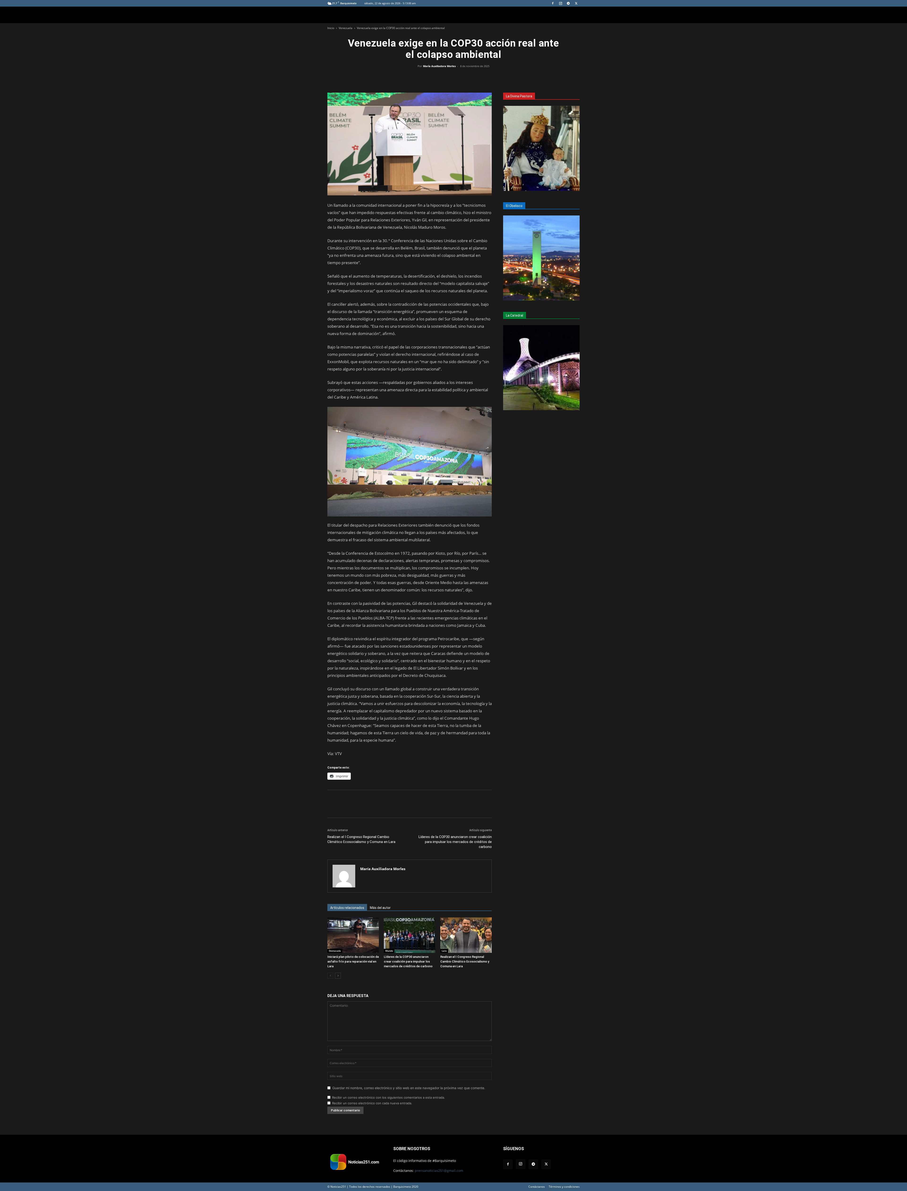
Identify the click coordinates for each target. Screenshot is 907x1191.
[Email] (464, 77)
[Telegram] (568, 3)
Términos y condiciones (564, 1187)
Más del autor (380, 908)
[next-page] (338, 976)
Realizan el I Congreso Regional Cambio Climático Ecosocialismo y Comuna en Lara (361, 839)
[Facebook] (552, 3)
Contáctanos (536, 1187)
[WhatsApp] (453, 77)
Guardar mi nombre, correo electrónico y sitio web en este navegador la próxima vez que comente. (408, 1088)
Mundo (389, 950)
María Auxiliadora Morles (439, 66)
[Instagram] (560, 3)
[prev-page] (330, 976)
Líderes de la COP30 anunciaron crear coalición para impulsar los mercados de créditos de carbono (455, 842)
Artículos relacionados (347, 908)
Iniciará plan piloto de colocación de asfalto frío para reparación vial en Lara (353, 961)
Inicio (330, 28)
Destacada (335, 950)
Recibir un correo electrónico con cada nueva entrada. (372, 1103)
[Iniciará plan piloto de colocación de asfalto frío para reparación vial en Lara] (353, 935)
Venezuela (345, 28)
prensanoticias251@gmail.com (439, 1170)
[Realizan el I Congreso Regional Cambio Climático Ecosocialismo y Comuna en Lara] (466, 935)
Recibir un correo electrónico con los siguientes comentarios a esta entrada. (388, 1097)
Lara (444, 950)
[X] (576, 3)
